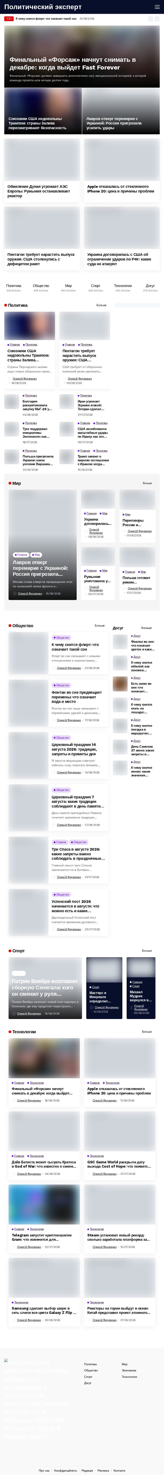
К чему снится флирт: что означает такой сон (46, 18)
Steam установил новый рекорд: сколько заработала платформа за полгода (117, 1237)
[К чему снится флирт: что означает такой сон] (28, 653)
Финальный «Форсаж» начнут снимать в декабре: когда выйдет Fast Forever (73, 63)
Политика (90, 1364)
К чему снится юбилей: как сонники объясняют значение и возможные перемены (141, 666)
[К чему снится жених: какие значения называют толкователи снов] (120, 767)
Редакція (87, 1470)
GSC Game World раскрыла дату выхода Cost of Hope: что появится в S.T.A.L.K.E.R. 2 (118, 1164)
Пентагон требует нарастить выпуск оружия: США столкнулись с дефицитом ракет (41, 259)
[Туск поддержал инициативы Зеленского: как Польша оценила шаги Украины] (11, 429)
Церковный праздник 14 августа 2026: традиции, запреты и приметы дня (74, 749)
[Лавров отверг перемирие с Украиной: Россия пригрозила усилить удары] (121, 111)
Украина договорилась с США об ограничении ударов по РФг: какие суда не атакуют (119, 259)
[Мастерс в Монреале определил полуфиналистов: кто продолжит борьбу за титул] (104, 969)
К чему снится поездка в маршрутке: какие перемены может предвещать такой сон (141, 729)
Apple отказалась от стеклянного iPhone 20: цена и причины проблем (120, 188)
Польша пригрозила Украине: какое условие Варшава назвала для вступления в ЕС (38, 460)
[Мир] (68, 286)
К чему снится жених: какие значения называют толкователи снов (141, 771)
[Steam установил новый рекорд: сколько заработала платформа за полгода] (119, 1204)
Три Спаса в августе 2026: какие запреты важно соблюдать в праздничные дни (76, 854)
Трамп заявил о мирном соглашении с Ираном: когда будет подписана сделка (93, 460)
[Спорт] (95, 286)
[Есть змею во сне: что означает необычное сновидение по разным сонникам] (120, 683)
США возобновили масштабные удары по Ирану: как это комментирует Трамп (93, 433)
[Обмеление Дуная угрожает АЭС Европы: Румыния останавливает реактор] (42, 160)
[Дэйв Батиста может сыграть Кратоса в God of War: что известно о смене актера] (44, 1131)
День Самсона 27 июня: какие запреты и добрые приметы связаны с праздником (142, 750)
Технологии (129, 1376)
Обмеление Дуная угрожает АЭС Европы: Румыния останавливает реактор (38, 191)
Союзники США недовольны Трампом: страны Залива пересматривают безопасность (37, 123)
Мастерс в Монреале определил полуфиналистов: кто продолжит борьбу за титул (104, 997)
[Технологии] (123, 286)
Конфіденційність (65, 1470)
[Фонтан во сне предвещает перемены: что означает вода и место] (28, 703)
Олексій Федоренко (25, 378)
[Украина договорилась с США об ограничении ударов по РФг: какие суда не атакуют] (122, 228)
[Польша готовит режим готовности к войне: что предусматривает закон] (137, 557)
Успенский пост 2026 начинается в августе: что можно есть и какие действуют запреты (75, 906)
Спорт (88, 1376)
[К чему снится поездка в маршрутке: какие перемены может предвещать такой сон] (120, 725)
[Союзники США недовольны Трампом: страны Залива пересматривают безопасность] (43, 111)
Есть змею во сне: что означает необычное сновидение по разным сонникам (142, 687)
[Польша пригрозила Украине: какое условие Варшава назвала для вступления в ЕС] (11, 456)
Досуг (87, 1383)
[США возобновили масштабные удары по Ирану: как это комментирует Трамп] (66, 429)
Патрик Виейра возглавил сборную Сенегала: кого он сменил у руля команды (45, 987)
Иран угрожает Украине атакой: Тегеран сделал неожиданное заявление (90, 405)
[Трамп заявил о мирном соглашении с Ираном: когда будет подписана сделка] (66, 456)
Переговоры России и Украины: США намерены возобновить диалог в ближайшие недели (135, 522)
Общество (91, 1370)
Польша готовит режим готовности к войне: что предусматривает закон (137, 580)
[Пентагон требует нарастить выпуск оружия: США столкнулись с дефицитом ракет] (42, 228)
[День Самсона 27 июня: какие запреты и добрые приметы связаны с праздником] (120, 747)
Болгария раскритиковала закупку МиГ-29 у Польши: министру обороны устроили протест (37, 405)
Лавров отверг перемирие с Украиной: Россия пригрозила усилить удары (114, 123)
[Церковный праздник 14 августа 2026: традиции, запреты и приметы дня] (28, 755)
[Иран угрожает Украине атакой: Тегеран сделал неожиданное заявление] (66, 401)
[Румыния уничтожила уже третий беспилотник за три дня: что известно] (98, 556)
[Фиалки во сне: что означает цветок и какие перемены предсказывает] (120, 641)
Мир (124, 1364)
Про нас (44, 1470)
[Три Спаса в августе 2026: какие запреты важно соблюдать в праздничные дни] (28, 860)
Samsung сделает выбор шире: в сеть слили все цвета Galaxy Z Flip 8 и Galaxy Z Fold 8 (43, 1310)
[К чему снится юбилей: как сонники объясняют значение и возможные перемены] (120, 663)
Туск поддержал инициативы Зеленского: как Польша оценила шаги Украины (36, 433)
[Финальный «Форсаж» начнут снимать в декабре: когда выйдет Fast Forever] (44, 1058)
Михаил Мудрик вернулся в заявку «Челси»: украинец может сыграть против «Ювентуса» (140, 996)
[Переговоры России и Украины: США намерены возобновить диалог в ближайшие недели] (137, 500)
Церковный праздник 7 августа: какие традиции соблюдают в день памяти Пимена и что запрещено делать (76, 802)
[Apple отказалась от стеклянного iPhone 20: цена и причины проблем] (122, 160)
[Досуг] (150, 286)
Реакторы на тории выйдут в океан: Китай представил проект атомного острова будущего (118, 1310)
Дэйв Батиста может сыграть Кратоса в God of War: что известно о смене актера (44, 1164)
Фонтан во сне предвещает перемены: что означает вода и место (77, 697)
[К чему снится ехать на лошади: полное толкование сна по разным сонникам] (120, 705)
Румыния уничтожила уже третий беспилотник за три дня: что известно (98, 579)
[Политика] (13, 286)
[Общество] (41, 286)
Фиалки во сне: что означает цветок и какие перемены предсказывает (142, 645)
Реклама (103, 1470)
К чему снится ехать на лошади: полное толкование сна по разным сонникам (143, 708)
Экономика (129, 1370)
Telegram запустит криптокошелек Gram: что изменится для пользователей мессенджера (42, 1237)
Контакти (119, 1470)
